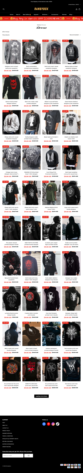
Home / (39, 25)
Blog (70, 14)
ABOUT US (4, 425)
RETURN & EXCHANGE (7, 441)
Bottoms (44, 14)
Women (64, 14)
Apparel (36, 14)
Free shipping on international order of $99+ (41, 1)
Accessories (54, 14)
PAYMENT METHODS (7, 433)
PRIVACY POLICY (6, 430)
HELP (3, 422)
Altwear (44, 25)
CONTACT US (5, 428)
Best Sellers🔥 (27, 14)
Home (11, 14)
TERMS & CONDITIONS (7, 436)
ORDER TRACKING (6, 446)
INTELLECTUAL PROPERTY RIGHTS (10, 438)
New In (18, 14)
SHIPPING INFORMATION (8, 444)
